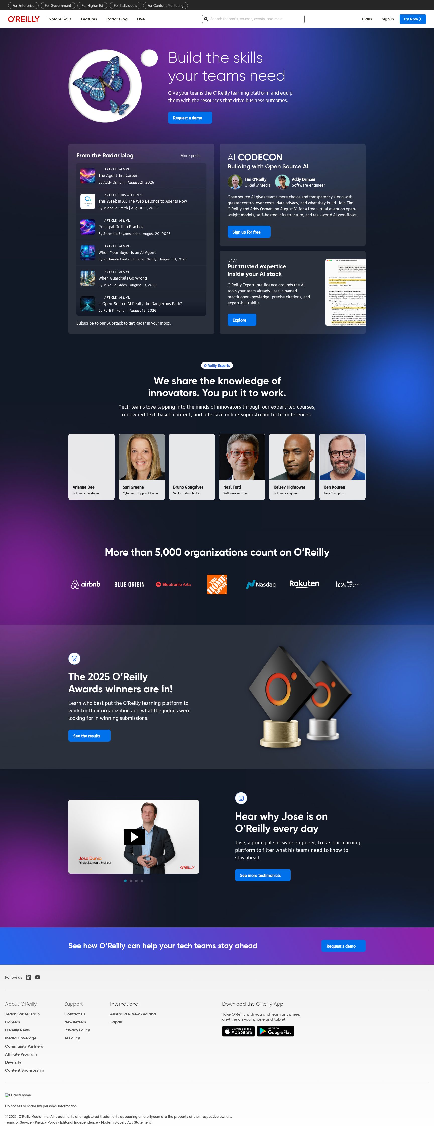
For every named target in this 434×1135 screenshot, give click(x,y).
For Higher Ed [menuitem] (92, 5)
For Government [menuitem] (58, 5)
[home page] (24, 19)
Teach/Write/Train (22, 1014)
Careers (12, 1022)
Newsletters (75, 1022)
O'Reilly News (17, 1030)
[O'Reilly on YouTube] (37, 977)
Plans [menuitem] (367, 19)
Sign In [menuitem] (388, 19)
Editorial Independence (79, 1122)
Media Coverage (20, 1038)
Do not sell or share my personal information (41, 1106)
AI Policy (72, 1038)
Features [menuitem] (89, 19)
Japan (116, 1022)
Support (73, 1004)
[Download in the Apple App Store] (238, 1035)
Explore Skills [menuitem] (59, 19)
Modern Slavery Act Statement (126, 1122)
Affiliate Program (21, 1054)
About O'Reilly (21, 1004)
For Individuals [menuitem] (125, 5)
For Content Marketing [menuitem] (165, 5)
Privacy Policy (77, 1030)
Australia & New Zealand (133, 1014)
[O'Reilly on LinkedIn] (28, 977)
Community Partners (24, 1046)
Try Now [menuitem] (410, 19)
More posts (190, 155)
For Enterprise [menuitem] (23, 5)
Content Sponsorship (24, 1070)
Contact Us (74, 1014)
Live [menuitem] (141, 19)
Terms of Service (18, 1122)
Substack (115, 323)
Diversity (13, 1062)
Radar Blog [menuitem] (117, 19)
